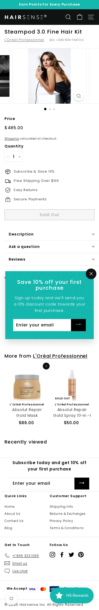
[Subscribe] (78, 325)
